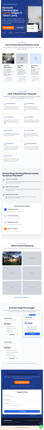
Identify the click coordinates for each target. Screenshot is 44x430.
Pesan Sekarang (8, 27)
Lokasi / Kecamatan (7, 399)
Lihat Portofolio (20, 27)
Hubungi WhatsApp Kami (23, 382)
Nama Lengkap (6, 394)
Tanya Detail (12, 334)
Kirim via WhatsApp (22, 411)
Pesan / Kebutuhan (7, 403)
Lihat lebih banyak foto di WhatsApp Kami (21, 297)
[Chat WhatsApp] (41, 426)
